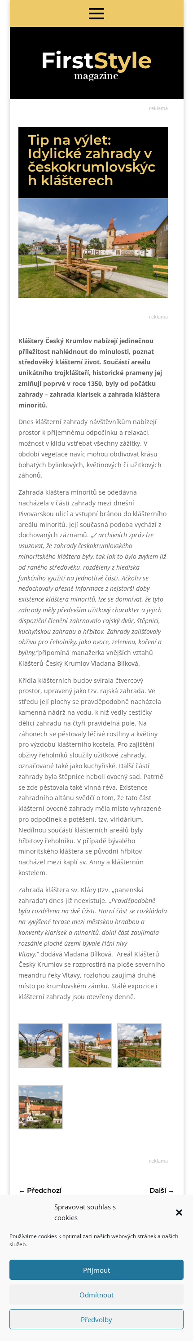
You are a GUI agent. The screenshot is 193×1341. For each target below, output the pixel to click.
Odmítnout (96, 1294)
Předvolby (96, 1319)
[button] (179, 1212)
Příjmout (96, 1270)
